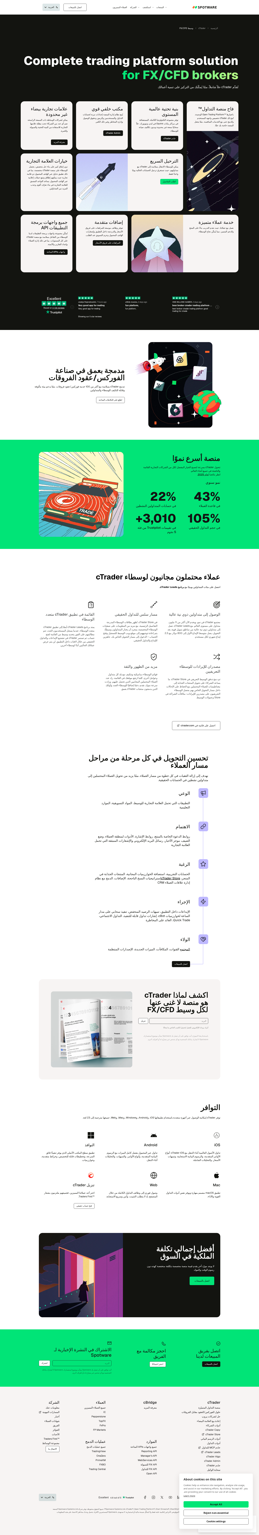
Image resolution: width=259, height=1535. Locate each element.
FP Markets (99, 1429)
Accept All (216, 1504)
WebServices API (147, 1460)
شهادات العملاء (51, 1421)
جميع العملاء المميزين (95, 1407)
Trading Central (97, 1469)
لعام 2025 (203, 474)
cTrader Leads (212, 1452)
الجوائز (56, 1429)
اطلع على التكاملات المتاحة (110, 399)
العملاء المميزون (120, 7)
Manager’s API (149, 1455)
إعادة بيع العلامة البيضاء (208, 1421)
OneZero (101, 1455)
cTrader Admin (113, 133)
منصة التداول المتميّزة (209, 1407)
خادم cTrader (169, 138)
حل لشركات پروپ (211, 1416)
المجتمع (185, 949)
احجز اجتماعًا (157, 1364)
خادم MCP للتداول (211, 1447)
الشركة (133, 7)
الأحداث (55, 1434)
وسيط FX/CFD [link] (186, 28)
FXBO (102, 1464)
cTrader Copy (212, 1429)
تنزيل (143, 1020)
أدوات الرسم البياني (210, 1438)
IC (104, 1412)
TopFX (102, 1421)
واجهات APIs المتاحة (56, 252)
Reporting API (149, 1451)
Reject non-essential (216, 1513)
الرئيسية (214, 28)
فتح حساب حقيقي (84, 1205)
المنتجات (160, 7)
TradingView (99, 1451)
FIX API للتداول (149, 1469)
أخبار (57, 1416)
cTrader (201, 28)
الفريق (56, 1425)
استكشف (147, 7)
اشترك (44, 1363)
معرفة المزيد (59, 142)
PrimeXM (101, 1460)
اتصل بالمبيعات (75, 7)
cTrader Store (170, 878)
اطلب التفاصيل (169, 181)
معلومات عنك (52, 1407)
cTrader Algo (213, 1456)
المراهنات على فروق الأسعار (107, 242)
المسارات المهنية (50, 1412)
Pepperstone (98, 1416)
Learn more (189, 1495)
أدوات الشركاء (213, 1425)
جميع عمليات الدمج (96, 1446)
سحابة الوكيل (213, 1469)
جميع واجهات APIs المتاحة (143, 1446)
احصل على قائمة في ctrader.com (198, 725)
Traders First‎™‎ (51, 1438)
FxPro (103, 1425)
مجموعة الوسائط (50, 1443)
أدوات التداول (213, 1443)
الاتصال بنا (52, 1449)
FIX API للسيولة (149, 1464)
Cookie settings (216, 1521)
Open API (151, 1473)
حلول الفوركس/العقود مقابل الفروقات (201, 1412)
